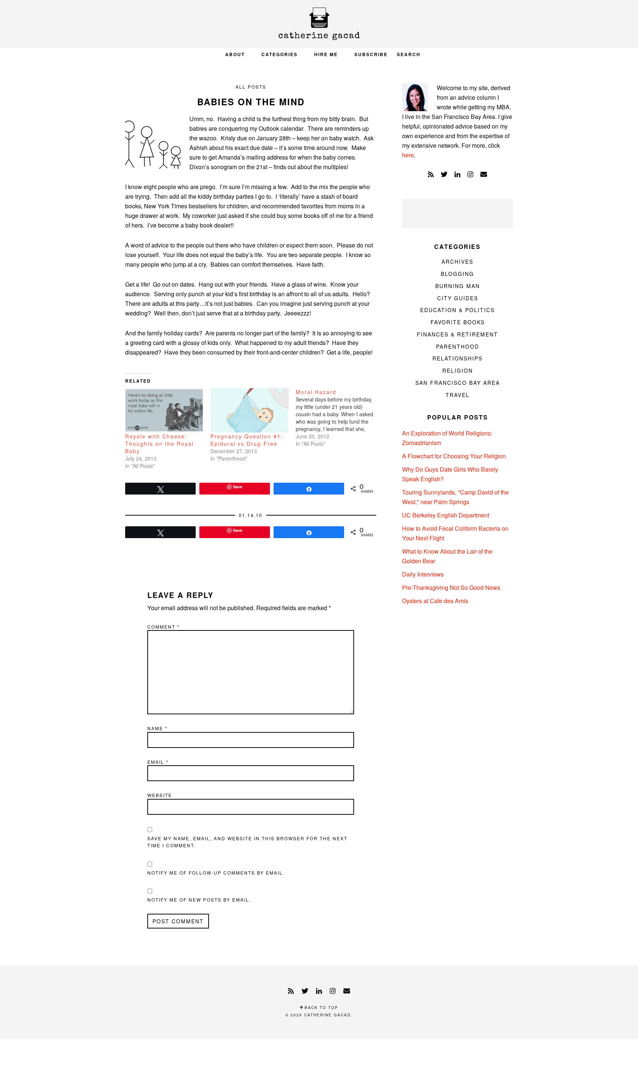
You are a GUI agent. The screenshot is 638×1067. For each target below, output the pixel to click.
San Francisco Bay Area (457, 382)
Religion (457, 370)
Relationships (457, 358)
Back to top (320, 1007)
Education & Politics (457, 310)
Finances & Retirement (457, 334)
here (408, 155)
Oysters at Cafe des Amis (435, 600)
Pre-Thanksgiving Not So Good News (451, 587)
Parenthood (457, 346)
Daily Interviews (423, 574)
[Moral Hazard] (338, 417)
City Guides (457, 298)
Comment (163, 626)
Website (159, 795)
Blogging (457, 273)
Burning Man (457, 286)
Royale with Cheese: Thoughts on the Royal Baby (159, 443)
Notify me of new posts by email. (199, 899)
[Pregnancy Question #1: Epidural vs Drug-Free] (249, 410)
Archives (457, 261)
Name (157, 728)
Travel (458, 395)
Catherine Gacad (319, 23)
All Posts (251, 86)
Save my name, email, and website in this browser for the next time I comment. (247, 842)
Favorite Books (458, 322)
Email (158, 762)
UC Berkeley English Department (445, 515)
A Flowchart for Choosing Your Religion (454, 456)
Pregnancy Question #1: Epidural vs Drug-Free (246, 439)
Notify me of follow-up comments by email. (216, 872)
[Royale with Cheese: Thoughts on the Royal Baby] (164, 410)
